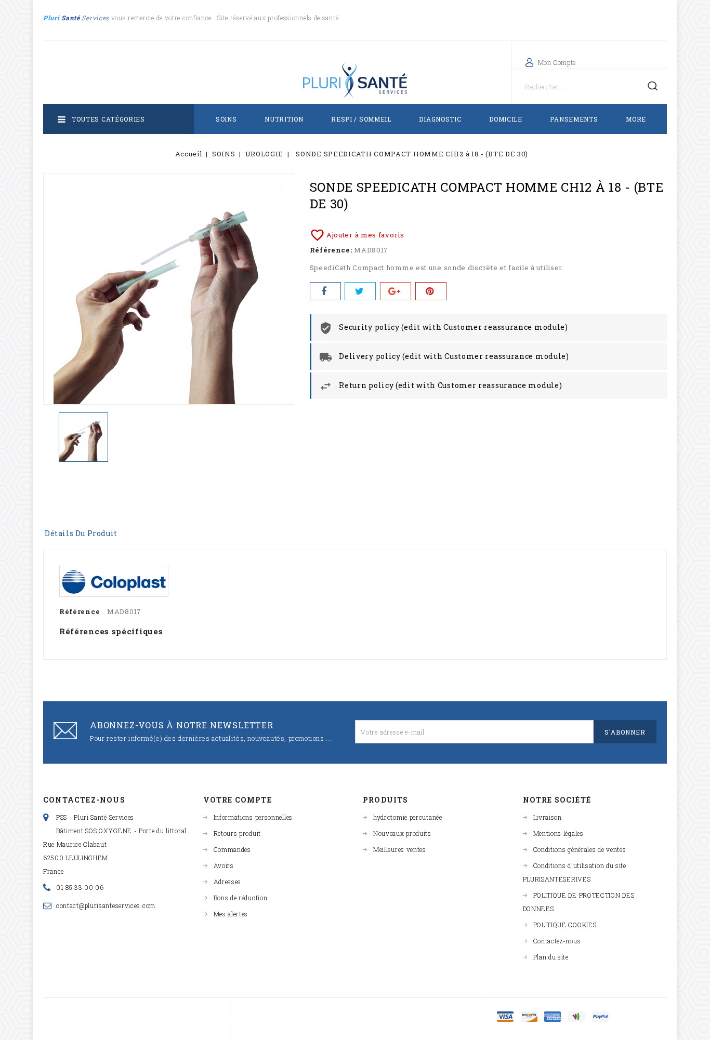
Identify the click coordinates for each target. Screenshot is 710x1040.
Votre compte (237, 800)
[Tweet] (360, 291)
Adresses (228, 881)
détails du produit (81, 533)
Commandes (232, 849)
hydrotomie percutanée (407, 817)
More (636, 119)
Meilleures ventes (399, 849)
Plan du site (551, 957)
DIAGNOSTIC (440, 119)
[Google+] (395, 291)
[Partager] (325, 291)
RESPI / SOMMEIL (361, 119)
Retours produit (237, 833)
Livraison (547, 817)
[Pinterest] (431, 291)
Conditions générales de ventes (579, 849)
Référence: (331, 250)
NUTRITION (284, 119)
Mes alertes (231, 914)
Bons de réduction (241, 898)
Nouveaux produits (402, 833)
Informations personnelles (253, 817)
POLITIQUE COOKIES (565, 925)
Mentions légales (558, 833)
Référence (79, 611)
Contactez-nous (84, 800)
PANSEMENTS (574, 119)
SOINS (226, 119)
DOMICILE (505, 119)
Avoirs (224, 865)
